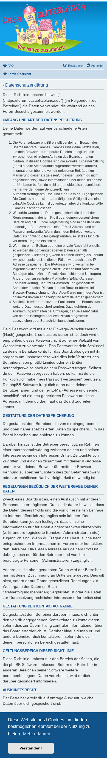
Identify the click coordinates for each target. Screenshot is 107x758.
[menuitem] (8, 65)
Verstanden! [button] (30, 748)
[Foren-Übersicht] (44, 28)
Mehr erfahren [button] (36, 734)
